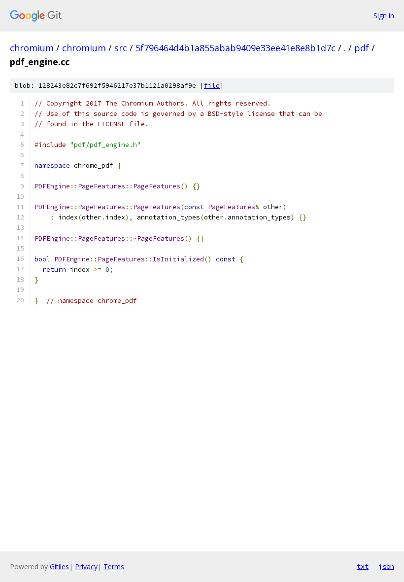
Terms (113, 566)
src (120, 48)
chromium (32, 48)
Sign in (383, 15)
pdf (361, 48)
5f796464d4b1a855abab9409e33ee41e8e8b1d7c (235, 48)
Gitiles (59, 566)
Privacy (86, 566)
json (386, 566)
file (212, 85)
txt (363, 566)
